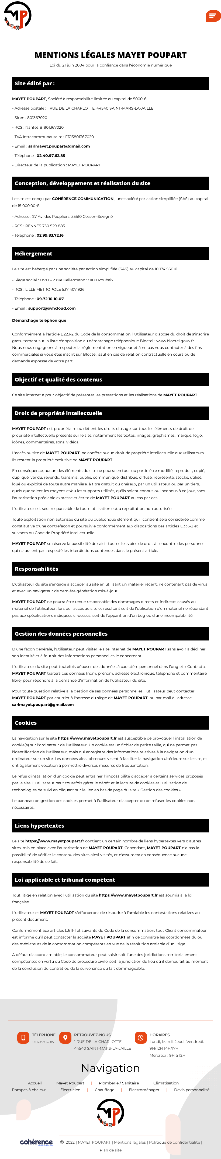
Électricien (70, 1089)
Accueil (35, 1083)
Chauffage (104, 1089)
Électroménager (144, 1089)
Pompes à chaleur (29, 1089)
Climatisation (166, 1083)
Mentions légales (130, 1142)
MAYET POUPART (94, 1142)
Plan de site (111, 1150)
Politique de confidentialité (174, 1142)
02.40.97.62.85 (51, 155)
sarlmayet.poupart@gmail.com (59, 146)
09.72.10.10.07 (50, 298)
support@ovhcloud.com (52, 308)
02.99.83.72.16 (50, 235)
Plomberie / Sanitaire (119, 1083)
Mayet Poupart (70, 1083)
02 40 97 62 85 (43, 1042)
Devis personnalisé (191, 1089)
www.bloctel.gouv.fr (175, 340)
